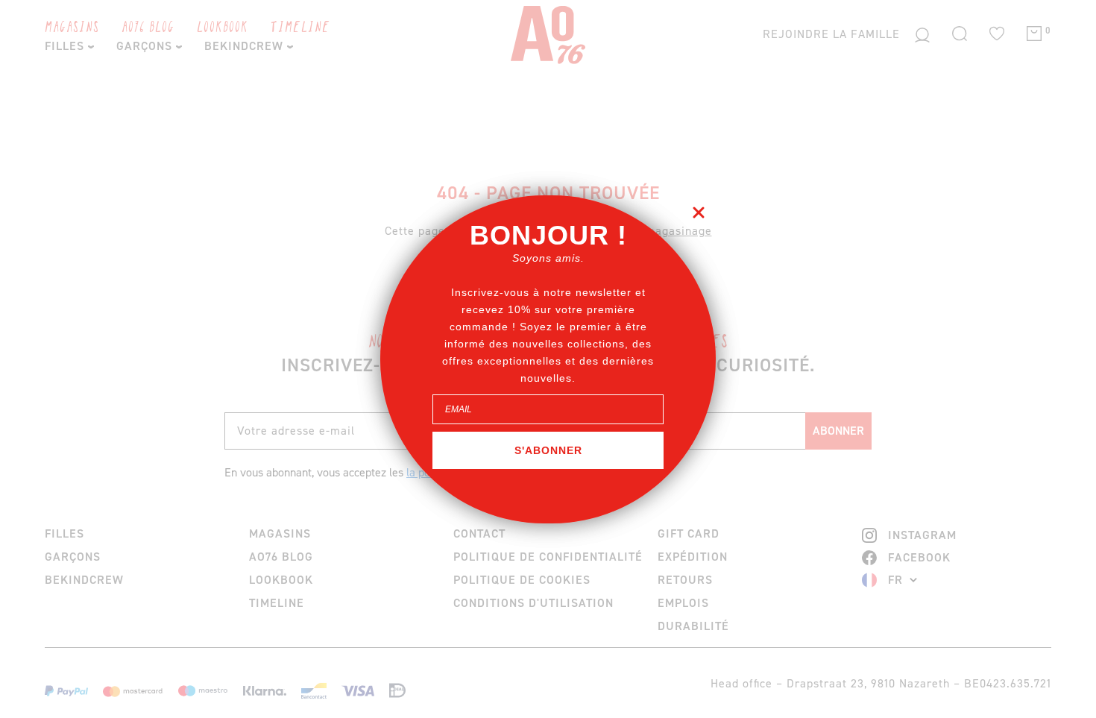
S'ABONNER (548, 450)
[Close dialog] (698, 212)
